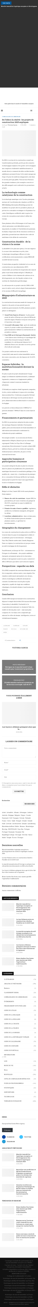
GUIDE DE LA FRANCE (20, 1028)
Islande (30, 821)
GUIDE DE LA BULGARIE (20, 1019)
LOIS (20, 1061)
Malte (17, 826)
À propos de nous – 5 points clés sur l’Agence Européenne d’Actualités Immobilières (19, 1266)
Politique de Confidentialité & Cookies (19, 1276)
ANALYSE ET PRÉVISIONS (20, 984)
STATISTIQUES (20, 1088)
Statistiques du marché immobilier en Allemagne (19, 1283)
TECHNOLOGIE (20, 1097)
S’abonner (7, 1130)
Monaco (22, 826)
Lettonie (9, 823)
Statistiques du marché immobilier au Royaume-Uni (19, 1278)
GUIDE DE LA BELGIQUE (20, 1015)
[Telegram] (27, 110)
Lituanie (24, 823)
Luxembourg (31, 823)
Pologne (27, 829)
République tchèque (8, 835)
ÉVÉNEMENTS (20, 1001)
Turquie (9, 837)
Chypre (23, 815)
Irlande (24, 821)
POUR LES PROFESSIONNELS (20, 1083)
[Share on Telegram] (31, 640)
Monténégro (30, 826)
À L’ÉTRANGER (20, 979)
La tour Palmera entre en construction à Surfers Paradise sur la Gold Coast (17, 859)
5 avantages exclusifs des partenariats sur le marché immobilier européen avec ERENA (19, 1262)
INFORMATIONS (9, 1055)
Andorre (30, 812)
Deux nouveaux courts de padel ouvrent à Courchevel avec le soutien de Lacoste (26, 1235)
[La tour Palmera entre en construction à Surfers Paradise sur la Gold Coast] (8, 922)
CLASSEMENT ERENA (20, 992)
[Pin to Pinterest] (25, 640)
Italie (3, 823)
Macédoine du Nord (8, 826)
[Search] (36, 110)
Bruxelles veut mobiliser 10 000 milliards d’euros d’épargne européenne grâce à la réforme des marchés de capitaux (26, 1173)
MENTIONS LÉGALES (19, 1273)
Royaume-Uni (24, 629)
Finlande (28, 818)
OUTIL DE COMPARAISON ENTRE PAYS (20, 1079)
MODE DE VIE (20, 1065)
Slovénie (25, 835)
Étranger (20, 837)
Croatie (28, 815)
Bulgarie (17, 815)
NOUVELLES (12, 829)
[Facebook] (25, 110)
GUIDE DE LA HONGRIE (20, 1032)
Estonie (22, 818)
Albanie (16, 812)
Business (20, 988)
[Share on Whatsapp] (29, 640)
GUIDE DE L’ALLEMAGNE (20, 1041)
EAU (10, 818)
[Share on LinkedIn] (27, 640)
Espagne (25, 625)
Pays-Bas (14, 629)
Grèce (9, 821)
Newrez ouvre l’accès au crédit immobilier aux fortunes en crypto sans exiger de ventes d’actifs (25, 1223)
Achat (4, 812)
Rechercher (6, 800)
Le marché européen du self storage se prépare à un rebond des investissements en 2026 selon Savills (18, 865)
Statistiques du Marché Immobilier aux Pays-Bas (19, 1281)
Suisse (30, 835)
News (20, 1070)
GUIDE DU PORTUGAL (20, 1050)
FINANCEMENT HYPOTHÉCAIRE (20, 1006)
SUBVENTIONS (20, 1092)
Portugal (5, 832)
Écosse (14, 837)
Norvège (4, 829)
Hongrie (18, 821)
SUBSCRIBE (28, 1301)
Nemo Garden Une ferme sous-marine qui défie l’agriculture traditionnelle (16, 877)
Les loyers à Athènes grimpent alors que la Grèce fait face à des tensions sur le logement (19, 871)
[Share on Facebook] (23, 640)
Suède (5, 632)
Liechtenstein (16, 823)
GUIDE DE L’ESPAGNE (20, 1046)
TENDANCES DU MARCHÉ (20, 1101)
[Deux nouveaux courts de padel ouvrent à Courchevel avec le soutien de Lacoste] (8, 1237)
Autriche (4, 815)
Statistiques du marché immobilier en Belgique (19, 1285)
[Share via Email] (33, 640)
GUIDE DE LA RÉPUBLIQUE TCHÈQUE (20, 1037)
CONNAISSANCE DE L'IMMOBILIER (20, 997)
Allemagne (6, 625)
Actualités (10, 812)
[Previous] (13, 3)
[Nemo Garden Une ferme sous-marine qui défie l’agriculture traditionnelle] (8, 961)
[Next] (16, 3)
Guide (13, 821)
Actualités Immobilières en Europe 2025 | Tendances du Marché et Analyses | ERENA (19, 1270)
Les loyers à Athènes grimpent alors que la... (19, 728)
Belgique (11, 815)
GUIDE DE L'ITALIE (20, 1010)
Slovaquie (18, 835)
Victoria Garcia (12, 125)
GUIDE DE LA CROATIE (20, 1024)
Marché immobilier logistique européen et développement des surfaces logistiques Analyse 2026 (17, 851)
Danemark (16, 625)
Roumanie (12, 832)
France (5, 629)
